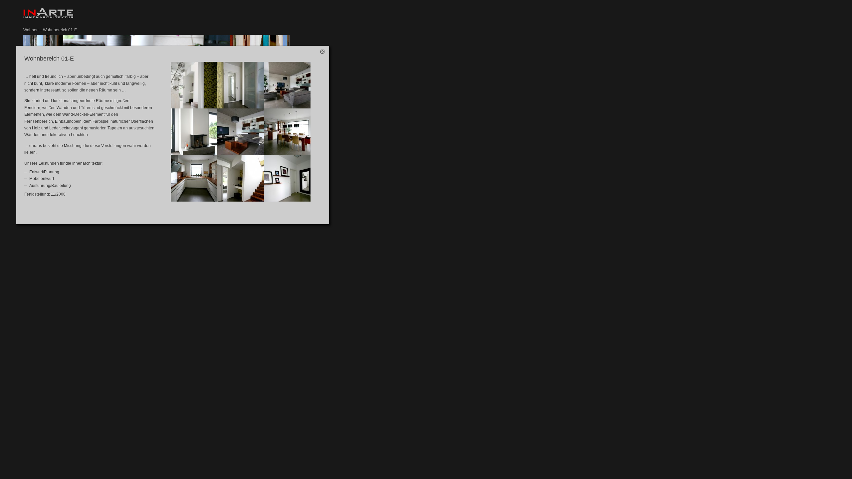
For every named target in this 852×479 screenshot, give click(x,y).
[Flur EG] (194, 85)
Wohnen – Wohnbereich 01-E (50, 30)
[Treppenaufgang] (240, 178)
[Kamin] (194, 131)
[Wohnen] (287, 85)
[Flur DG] (287, 178)
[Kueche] (194, 178)
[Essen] (287, 131)
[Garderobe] (240, 85)
